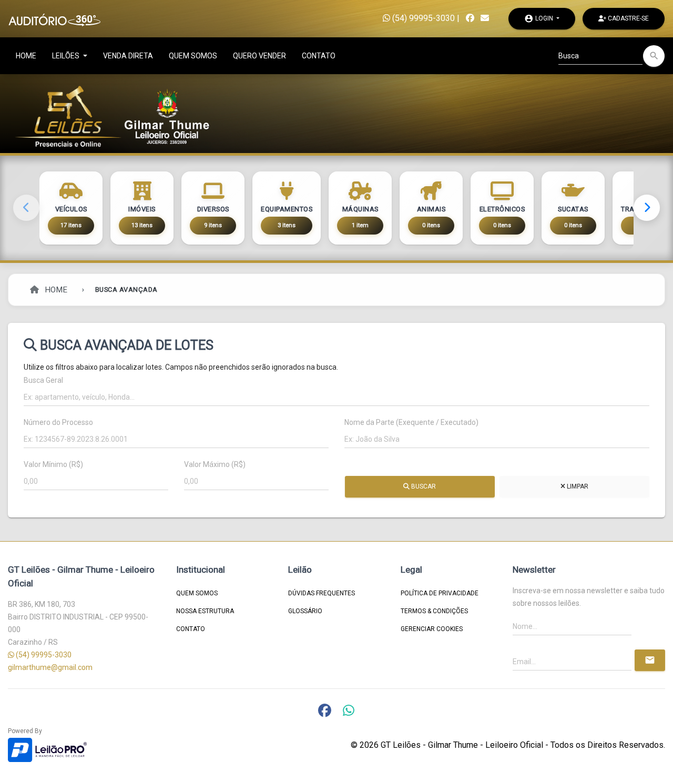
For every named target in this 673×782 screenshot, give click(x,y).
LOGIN (539, 18)
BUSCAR (423, 486)
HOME (26, 56)
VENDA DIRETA (128, 56)
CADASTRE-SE (627, 18)
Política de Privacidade (439, 593)
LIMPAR (576, 486)
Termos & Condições (434, 611)
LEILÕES (66, 56)
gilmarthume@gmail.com (50, 667)
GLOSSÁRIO (305, 611)
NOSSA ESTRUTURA (205, 611)
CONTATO (318, 56)
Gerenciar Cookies (432, 629)
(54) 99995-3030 (422, 18)
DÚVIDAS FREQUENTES (321, 593)
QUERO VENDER (259, 56)
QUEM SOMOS (193, 56)
